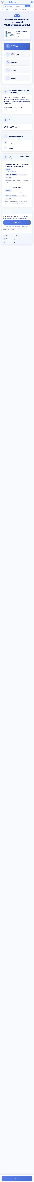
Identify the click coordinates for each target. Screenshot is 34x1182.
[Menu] (31, 2)
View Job (8, 169)
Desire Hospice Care (22, 31)
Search (27, 6)
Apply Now (17, 222)
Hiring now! (17, 187)
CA (12, 9)
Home (3, 9)
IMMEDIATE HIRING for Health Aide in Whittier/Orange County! (16, 165)
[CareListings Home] (13, 2)
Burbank (16, 9)
